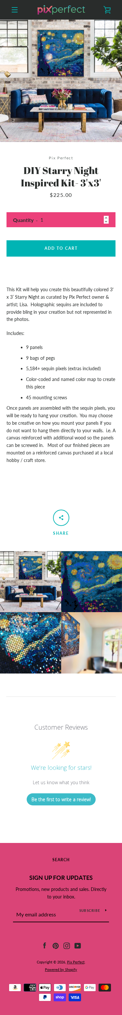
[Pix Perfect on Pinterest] (55, 945)
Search (61, 859)
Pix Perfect (76, 962)
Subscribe (89, 910)
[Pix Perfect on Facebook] (44, 945)
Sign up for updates (61, 877)
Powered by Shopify (61, 969)
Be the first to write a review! (61, 799)
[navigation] (15, 10)
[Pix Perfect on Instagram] (66, 945)
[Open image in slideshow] (61, 81)
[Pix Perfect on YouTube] (78, 945)
